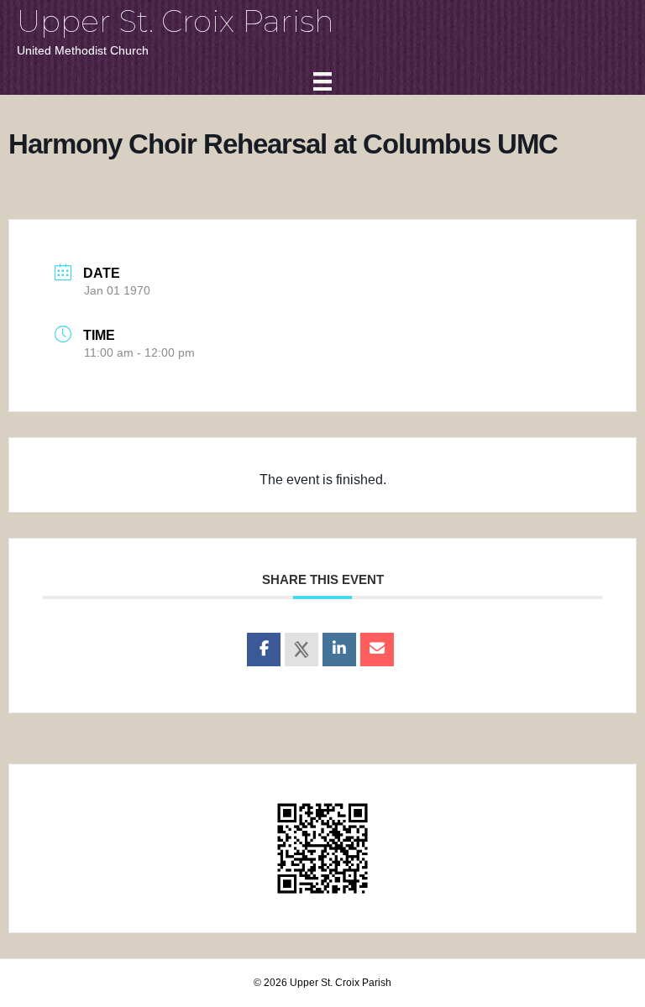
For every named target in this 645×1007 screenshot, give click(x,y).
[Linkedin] (339, 649)
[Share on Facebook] (264, 649)
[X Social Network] (301, 649)
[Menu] (322, 81)
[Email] (377, 649)
